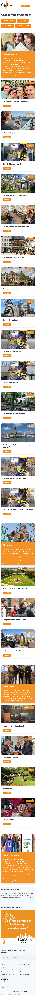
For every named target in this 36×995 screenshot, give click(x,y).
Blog (2, 967)
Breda (31, 770)
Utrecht (30, 395)
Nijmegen (30, 570)
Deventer (30, 426)
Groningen (30, 145)
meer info (6, 106)
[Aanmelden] (33, 957)
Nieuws (3, 964)
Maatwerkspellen (24, 974)
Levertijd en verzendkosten (8, 969)
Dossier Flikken (8, 20)
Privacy (22, 969)
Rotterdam (30, 364)
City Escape (7, 26)
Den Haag (30, 459)
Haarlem (30, 176)
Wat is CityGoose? (25, 964)
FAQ (2, 972)
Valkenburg (29, 83)
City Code (23, 20)
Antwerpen (30, 301)
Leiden (31, 270)
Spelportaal (25, 6)
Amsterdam (30, 632)
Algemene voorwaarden (26, 972)
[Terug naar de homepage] (6, 6)
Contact (22, 967)
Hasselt (31, 239)
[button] (34, 6)
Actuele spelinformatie (7, 974)
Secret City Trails (23, 26)
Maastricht (29, 114)
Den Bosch (30, 491)
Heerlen (31, 738)
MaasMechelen (29, 707)
